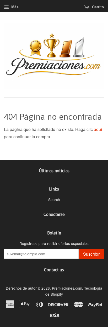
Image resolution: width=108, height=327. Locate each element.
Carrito (97, 6)
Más (14, 6)
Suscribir (91, 254)
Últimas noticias (54, 170)
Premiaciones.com (67, 288)
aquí (98, 129)
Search (54, 199)
